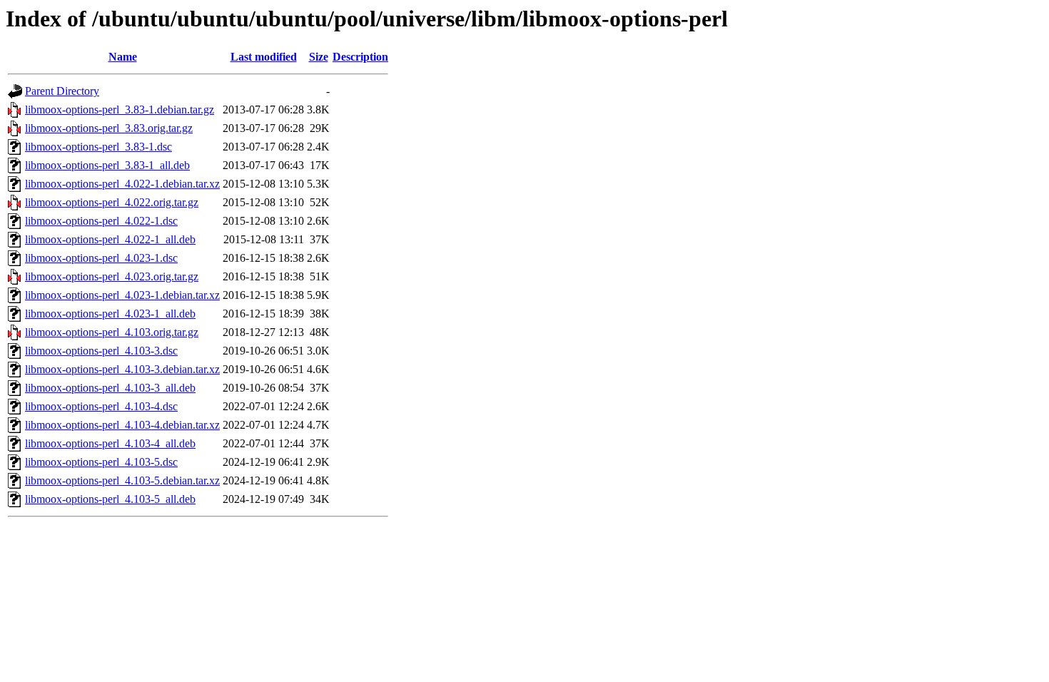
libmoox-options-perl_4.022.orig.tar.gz (111, 202)
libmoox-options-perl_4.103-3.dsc (101, 351)
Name (122, 57)
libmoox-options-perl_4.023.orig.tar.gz (111, 276)
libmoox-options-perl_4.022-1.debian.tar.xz (122, 184)
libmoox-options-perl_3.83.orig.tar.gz (109, 128)
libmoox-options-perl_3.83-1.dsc (98, 147)
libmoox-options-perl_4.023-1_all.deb (110, 313)
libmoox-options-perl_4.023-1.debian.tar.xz (122, 295)
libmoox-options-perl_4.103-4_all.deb (110, 443)
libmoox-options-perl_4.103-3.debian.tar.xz (122, 369)
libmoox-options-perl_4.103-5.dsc (101, 462)
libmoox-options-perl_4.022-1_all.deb (110, 239)
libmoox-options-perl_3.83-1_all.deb (107, 165)
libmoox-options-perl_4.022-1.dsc (101, 221)
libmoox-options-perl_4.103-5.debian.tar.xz (122, 480)
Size (318, 57)
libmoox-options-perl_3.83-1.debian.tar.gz (119, 109)
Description (360, 57)
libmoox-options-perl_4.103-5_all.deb (110, 499)
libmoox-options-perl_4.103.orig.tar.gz (111, 332)
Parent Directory (62, 91)
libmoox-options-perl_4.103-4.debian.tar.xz (122, 425)
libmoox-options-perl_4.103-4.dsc (101, 406)
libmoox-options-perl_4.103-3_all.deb (110, 388)
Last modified (263, 57)
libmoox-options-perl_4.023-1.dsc (101, 258)
